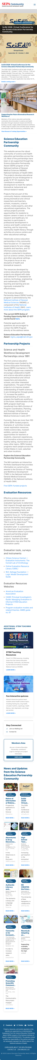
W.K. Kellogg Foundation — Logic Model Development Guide (17, 574)
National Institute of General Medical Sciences (16, 301)
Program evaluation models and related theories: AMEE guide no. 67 (19, 610)
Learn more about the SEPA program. (17, 308)
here (18, 319)
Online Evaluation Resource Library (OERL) (17, 567)
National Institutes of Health (15, 306)
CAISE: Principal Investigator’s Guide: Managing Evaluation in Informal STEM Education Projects (19, 600)
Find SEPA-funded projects (15, 486)
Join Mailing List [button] (23, 1049)
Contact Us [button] (11, 1049)
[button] (35, 4)
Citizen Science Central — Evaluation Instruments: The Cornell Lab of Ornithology (17, 560)
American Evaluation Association (14, 592)
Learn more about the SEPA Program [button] (18, 1047)
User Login (18, 757)
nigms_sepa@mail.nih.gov (21, 337)
